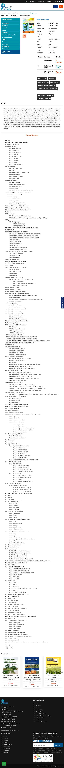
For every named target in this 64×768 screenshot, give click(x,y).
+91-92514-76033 (10, 719)
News (37, 708)
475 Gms (51, 50)
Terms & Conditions (41, 713)
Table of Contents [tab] (32, 135)
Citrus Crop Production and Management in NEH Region (32, 676)
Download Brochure (44, 99)
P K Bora (39, 19)
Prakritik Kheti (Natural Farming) (53, 676)
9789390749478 (53, 26)
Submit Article (7, 746)
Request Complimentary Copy (48, 88)
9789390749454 (53, 23)
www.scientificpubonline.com (11, 730)
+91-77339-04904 (12, 717)
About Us (38, 706)
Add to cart (8, 685)
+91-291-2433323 (10, 721)
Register (33, 1)
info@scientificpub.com (10, 728)
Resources (6, 742)
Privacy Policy (39, 710)
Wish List (42, 1)
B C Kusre (46, 19)
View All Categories (7, 52)
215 (50, 44)
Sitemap (6, 752)
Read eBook (55, 82)
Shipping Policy (39, 711)
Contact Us (6, 750)
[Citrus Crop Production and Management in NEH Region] (32, 666)
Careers (6, 740)
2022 (50, 42)
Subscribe (58, 745)
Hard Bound (52, 31)
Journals (6, 738)
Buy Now (52, 79)
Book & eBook (53, 28)
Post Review (41, 95)
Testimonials (7, 748)
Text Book (52, 52)
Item (49, 1)
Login (26, 1)
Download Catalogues (41, 721)
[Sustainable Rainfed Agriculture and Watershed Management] (10, 666)
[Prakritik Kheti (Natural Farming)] (53, 666)
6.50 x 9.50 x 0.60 (53, 47)
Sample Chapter (43, 82)
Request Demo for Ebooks (47, 85)
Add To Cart (42, 79)
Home (3, 13)
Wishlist (51, 95)
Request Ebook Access (41, 717)
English (51, 34)
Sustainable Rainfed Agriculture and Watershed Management (10, 676)
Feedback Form (39, 720)
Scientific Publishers (54, 39)
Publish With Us (8, 744)
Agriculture (15, 13)
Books (8, 13)
